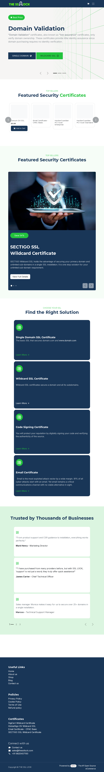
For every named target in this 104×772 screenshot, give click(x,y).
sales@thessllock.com (22, 750)
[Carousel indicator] (55, 73)
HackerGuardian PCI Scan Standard (85, 122)
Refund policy (15, 708)
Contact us (13, 683)
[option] (19, 120)
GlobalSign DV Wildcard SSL (22, 726)
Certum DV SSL (17, 121)
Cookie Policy (14, 701)
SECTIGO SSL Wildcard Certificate (24, 732)
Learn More (22, 354)
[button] (9, 120)
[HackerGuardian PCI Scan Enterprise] (63, 111)
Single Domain (21, 67)
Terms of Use (14, 704)
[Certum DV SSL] (19, 111)
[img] (91, 285)
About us (12, 674)
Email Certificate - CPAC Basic (40, 122)
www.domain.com (67, 340)
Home (11, 671)
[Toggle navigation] (93, 3)
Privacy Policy (15, 698)
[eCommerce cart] (88, 3)
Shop (10, 677)
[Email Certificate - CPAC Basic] (41, 111)
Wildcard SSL (48, 67)
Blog (10, 680)
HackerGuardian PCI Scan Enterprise (62, 123)
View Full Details (20, 276)
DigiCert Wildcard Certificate (21, 723)
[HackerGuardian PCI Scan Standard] (85, 111)
